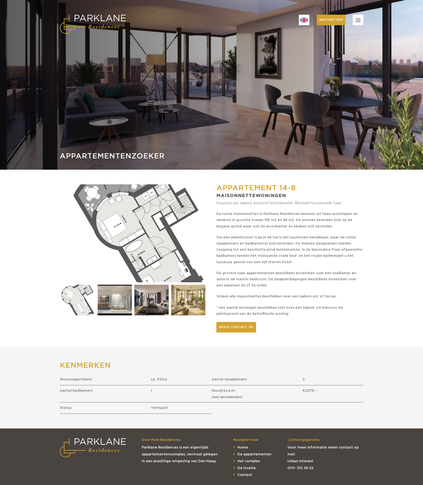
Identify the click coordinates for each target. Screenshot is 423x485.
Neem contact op (236, 327)
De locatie (246, 468)
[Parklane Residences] (93, 24)
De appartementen (254, 454)
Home (242, 447)
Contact (244, 475)
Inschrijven (331, 20)
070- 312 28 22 (300, 468)
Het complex (248, 461)
